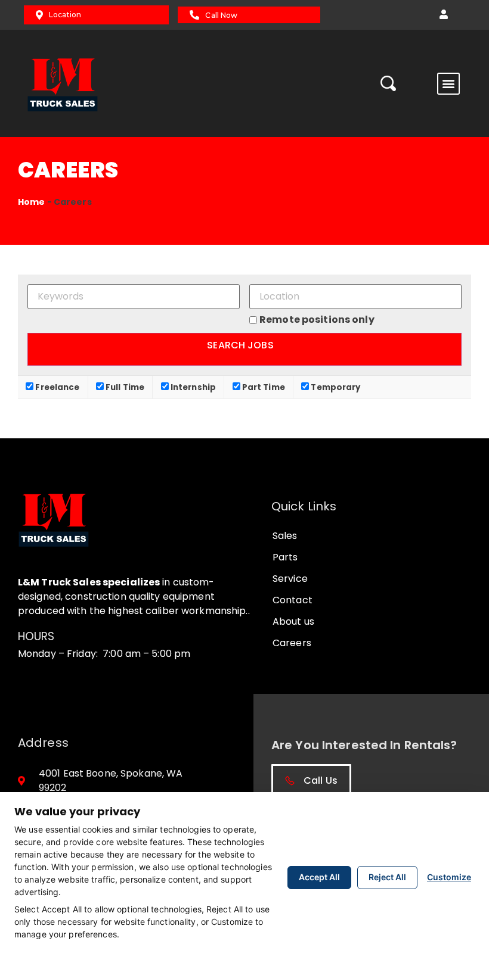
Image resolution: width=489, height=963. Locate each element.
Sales (285, 536)
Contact (292, 600)
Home (31, 202)
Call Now (221, 15)
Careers (292, 643)
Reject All (387, 877)
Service (290, 578)
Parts (285, 557)
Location (65, 14)
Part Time (262, 386)
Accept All (319, 877)
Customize (449, 877)
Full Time (124, 386)
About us (293, 621)
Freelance (56, 386)
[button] (444, 15)
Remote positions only (317, 320)
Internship (192, 386)
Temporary (334, 386)
